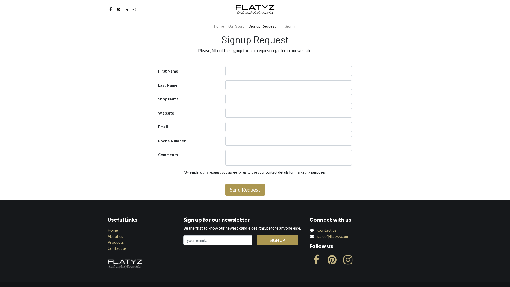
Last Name (167, 85)
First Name (168, 71)
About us (115, 236)
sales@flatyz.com (332, 236)
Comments (168, 154)
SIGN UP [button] (277, 240)
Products (116, 242)
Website (166, 113)
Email (163, 126)
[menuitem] (219, 26)
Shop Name (168, 98)
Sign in (290, 26)
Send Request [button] (245, 190)
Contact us (117, 248)
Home (113, 230)
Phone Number (172, 140)
